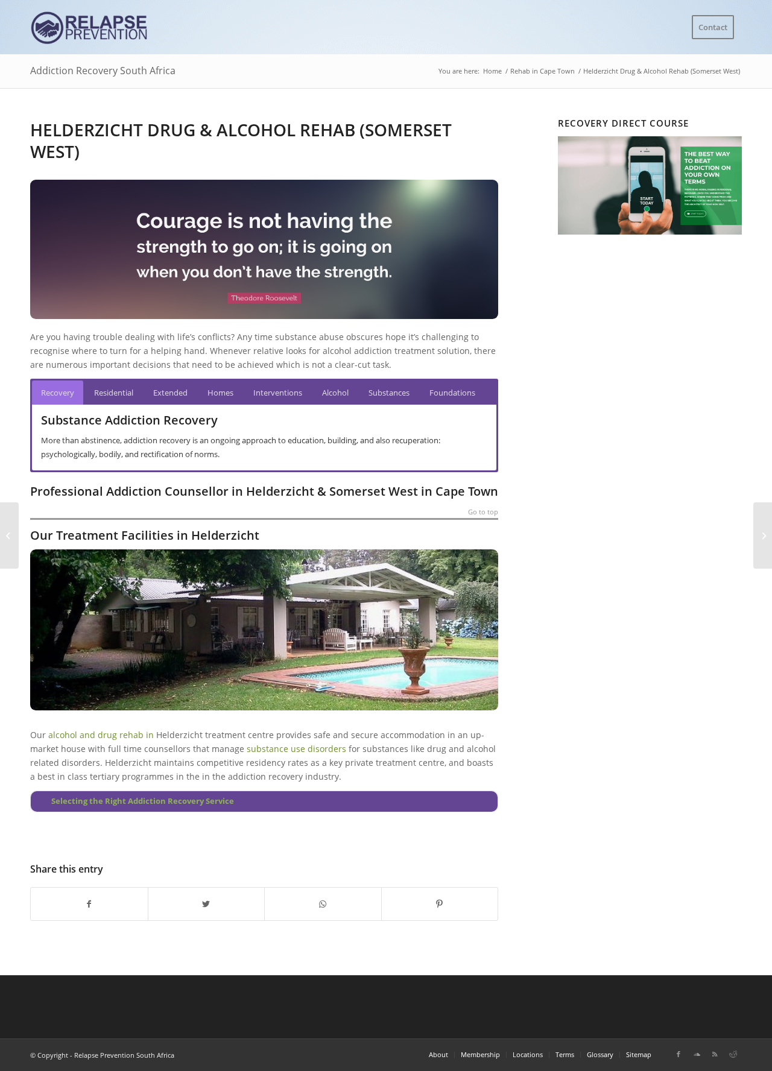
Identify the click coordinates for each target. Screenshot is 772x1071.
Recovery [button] (57, 392)
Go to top (483, 512)
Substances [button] (389, 392)
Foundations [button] (452, 392)
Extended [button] (170, 392)
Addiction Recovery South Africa (103, 70)
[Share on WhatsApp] (323, 904)
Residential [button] (113, 392)
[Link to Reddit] (733, 1054)
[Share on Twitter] (206, 904)
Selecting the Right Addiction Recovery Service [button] (142, 801)
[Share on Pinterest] (440, 904)
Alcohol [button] (335, 392)
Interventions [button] (277, 392)
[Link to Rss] (715, 1054)
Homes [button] (220, 392)
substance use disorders (296, 748)
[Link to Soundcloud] (697, 1054)
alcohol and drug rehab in (101, 735)
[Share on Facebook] (89, 904)
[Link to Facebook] (678, 1054)
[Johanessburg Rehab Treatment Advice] (9, 535)
